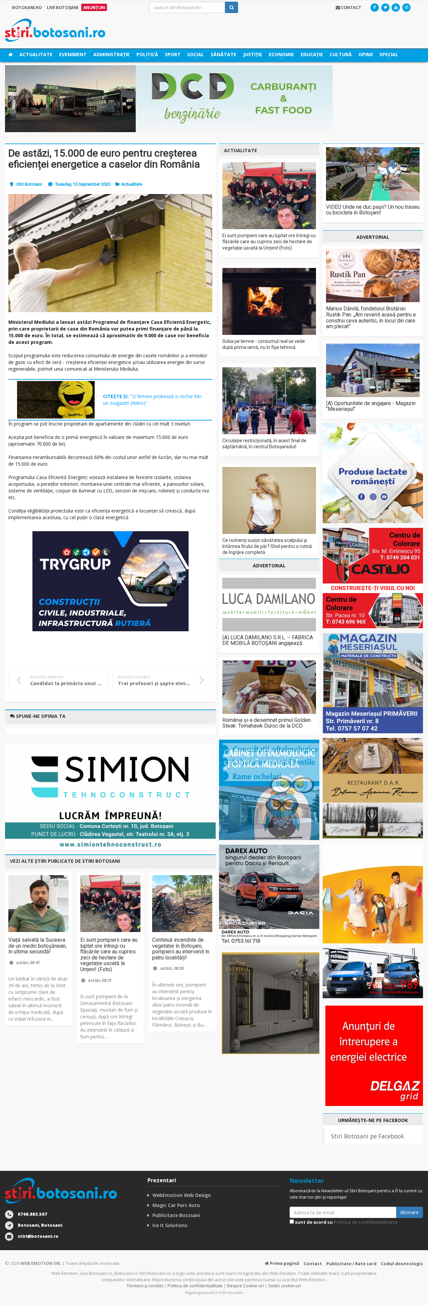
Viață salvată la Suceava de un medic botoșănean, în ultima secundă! (37, 946)
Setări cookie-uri (284, 1286)
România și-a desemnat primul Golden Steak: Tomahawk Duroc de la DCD (266, 723)
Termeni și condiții (145, 1286)
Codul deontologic (402, 1264)
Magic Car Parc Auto (176, 1205)
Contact (313, 1264)
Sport (173, 54)
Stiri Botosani (29, 184)
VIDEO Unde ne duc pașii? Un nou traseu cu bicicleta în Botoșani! (373, 210)
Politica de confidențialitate (365, 1222)
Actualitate (131, 184)
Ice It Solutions (169, 1225)
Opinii (365, 54)
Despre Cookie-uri (245, 1286)
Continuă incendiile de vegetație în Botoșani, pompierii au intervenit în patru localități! (180, 949)
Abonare (409, 1212)
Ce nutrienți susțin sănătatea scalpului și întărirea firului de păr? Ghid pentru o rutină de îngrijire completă (267, 546)
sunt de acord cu (345, 1222)
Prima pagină (284, 1263)
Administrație (111, 54)
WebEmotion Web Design (181, 1195)
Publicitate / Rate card (351, 1264)
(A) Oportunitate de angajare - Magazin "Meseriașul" (371, 406)
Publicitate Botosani (176, 1215)
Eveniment (73, 54)
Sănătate (223, 54)
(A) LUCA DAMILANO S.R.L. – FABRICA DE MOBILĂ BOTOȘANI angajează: (267, 640)
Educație (312, 54)
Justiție (252, 54)
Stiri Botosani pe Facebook (367, 1136)
